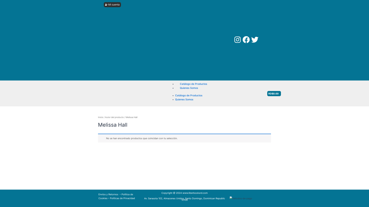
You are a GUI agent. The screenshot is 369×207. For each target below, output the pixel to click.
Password (113, 18)
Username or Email (117, 7)
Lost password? (116, 42)
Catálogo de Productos (193, 84)
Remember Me (117, 29)
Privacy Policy (115, 58)
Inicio (100, 117)
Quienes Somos (189, 88)
